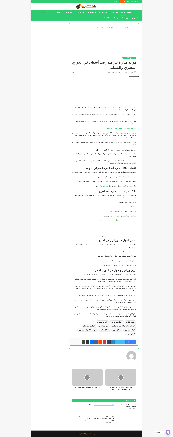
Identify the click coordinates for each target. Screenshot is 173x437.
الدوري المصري (113, 12)
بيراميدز (127, 107)
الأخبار (123, 12)
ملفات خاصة (126, 57)
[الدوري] (86, 6)
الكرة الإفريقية (69, 12)
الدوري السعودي (91, 12)
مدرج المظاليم (125, 18)
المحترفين (135, 18)
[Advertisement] (104, 42)
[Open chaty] (168, 432)
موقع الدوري (104, 186)
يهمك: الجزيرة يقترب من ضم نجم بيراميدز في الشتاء (121, 128)
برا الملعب (115, 18)
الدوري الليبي (80, 12)
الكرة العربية (58, 12)
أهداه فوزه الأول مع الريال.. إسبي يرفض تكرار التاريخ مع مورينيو (102, 1)
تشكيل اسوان (117, 330)
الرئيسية (133, 27)
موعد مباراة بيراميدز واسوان (87, 330)
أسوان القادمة (130, 322)
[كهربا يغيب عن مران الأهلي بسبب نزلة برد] (81, 409)
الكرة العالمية (103, 12)
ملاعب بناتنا (106, 18)
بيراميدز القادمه (103, 326)
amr (132, 72)
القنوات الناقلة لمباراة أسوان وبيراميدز (123, 326)
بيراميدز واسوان (129, 330)
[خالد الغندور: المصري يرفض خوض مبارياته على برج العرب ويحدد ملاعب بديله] (104, 409)
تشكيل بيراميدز (104, 330)
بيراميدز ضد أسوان (88, 326)
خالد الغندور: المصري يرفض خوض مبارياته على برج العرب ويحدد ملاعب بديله (104, 418)
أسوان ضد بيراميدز (116, 322)
